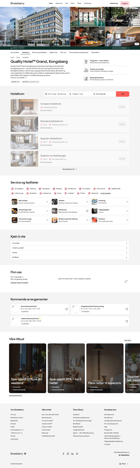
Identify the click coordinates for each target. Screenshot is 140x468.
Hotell (12, 57)
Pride (12, 427)
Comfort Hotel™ (47, 421)
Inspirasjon (14, 439)
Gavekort (76, 415)
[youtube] (77, 454)
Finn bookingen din (111, 424)
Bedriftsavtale (78, 427)
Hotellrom (25, 52)
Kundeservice (109, 415)
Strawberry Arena (17, 418)
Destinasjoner (47, 418)
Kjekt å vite (53, 52)
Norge (18, 57)
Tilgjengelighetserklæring (113, 441)
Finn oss (63, 52)
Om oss (13, 415)
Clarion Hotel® (47, 427)
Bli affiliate (76, 424)
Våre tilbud (95, 52)
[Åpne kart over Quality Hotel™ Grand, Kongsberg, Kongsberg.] (126, 281)
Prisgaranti (108, 430)
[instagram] (68, 454)
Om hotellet (15, 52)
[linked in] (72, 454)
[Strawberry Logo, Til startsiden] (17, 3)
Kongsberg (26, 57)
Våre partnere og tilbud (81, 436)
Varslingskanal (16, 430)
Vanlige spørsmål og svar (113, 421)
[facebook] (63, 454)
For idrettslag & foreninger (82, 421)
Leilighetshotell (78, 430)
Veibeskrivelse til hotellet (19, 283)
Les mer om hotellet (17, 78)
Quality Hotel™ (47, 424)
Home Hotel (46, 430)
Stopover (45, 433)
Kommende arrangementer (78, 52)
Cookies (107, 444)
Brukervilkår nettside (111, 433)
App (105, 427)
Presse (13, 436)
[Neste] (35, 107)
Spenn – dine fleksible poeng (83, 433)
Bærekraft (14, 421)
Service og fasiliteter (39, 52)
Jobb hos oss (15, 433)
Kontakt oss (108, 418)
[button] (24, 107)
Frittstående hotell (48, 436)
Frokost (13, 424)
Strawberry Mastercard (81, 418)
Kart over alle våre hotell (50, 415)
